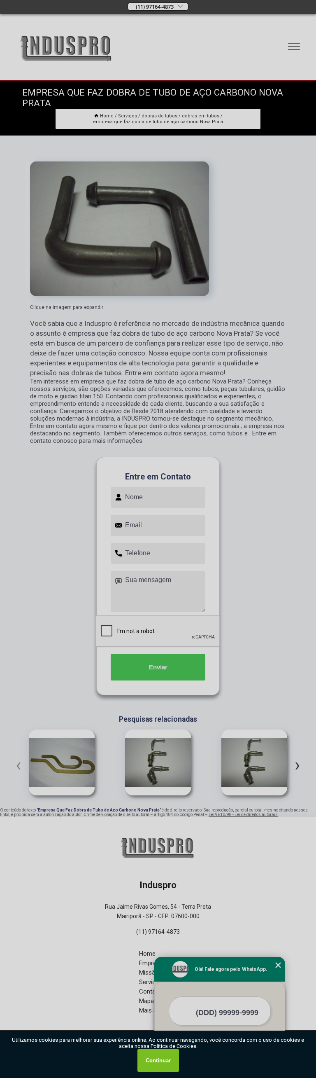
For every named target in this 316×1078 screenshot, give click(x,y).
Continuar (158, 1060)
